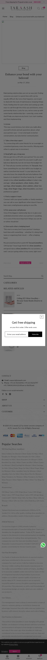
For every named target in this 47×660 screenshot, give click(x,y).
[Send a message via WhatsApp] (43, 545)
